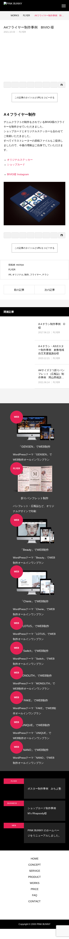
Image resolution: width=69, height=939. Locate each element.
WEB (14, 825)
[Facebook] (32, 911)
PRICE (34, 889)
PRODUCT (34, 876)
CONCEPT (34, 864)
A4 (9, 274)
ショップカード (16, 164)
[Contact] (43, 911)
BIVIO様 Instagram (18, 174)
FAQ (34, 895)
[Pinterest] (37, 911)
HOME (34, 858)
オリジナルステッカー (20, 159)
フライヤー (35, 274)
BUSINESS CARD (15, 803)
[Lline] (30, 85)
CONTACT (34, 901)
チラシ (45, 274)
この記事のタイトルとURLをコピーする (34, 97)
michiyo (20, 265)
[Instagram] (21, 911)
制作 (26, 274)
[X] (26, 911)
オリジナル (17, 274)
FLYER (22, 32)
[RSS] (48, 911)
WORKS (34, 883)
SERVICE (34, 870)
